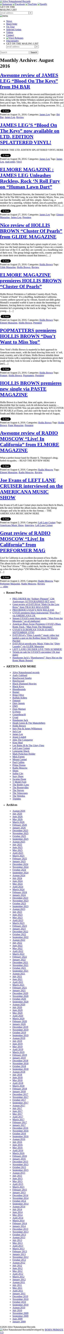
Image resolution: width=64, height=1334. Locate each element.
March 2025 (18, 855)
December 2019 (20, 1027)
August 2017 (18, 1105)
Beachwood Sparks (22, 678)
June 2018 (17, 1077)
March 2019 (18, 1052)
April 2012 (17, 1274)
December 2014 (20, 1195)
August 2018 (18, 1072)
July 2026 (17, 813)
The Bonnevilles (20, 787)
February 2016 (19, 1156)
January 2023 (19, 928)
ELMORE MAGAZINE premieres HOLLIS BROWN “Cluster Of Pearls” (31, 280)
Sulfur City (17, 773)
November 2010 (20, 1299)
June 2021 (17, 979)
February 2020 (19, 1021)
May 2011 (17, 1288)
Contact (10, 35)
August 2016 (18, 1139)
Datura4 (16, 700)
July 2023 (17, 912)
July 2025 (17, 844)
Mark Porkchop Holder (23, 754)
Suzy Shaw (18, 776)
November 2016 (20, 1130)
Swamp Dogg (19, 779)
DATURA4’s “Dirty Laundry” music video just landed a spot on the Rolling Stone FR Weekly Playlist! (35, 638)
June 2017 (17, 1111)
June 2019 (17, 1043)
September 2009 (20, 1316)
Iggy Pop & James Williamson (27, 728)
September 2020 (20, 1001)
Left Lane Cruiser (47, 522)
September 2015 (20, 1170)
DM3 (15, 706)
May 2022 (17, 948)
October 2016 (19, 1133)
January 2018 (19, 1091)
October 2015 (19, 1167)
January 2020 (19, 1024)
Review (20, 117)
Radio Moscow (45, 469)
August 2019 (18, 1038)
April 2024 (17, 886)
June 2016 (17, 1144)
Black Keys (18, 686)
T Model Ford (19, 782)
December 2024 (20, 864)
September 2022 (20, 937)
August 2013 (18, 1237)
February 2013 (19, 1251)
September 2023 (20, 906)
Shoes (15, 770)
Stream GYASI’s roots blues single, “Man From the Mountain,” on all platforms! (37, 619)
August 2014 (18, 1206)
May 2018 (17, 1080)
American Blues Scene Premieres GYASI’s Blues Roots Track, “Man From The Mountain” (36, 625)
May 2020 (17, 1013)
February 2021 (19, 987)
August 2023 (18, 909)
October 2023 (19, 903)
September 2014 (20, 1203)
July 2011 (17, 1285)
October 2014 (19, 1201)
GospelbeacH (19, 714)
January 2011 (18, 1293)
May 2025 (17, 850)
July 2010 (17, 1310)
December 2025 (20, 830)
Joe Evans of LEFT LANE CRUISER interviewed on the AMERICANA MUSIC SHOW (31, 488)
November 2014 (20, 1198)
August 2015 (18, 1173)
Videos (9, 32)
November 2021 (20, 965)
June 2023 (17, 914)
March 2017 (18, 1119)
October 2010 (19, 1302)
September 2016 (20, 1136)
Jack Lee (16, 731)
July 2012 (17, 1265)
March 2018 (18, 1086)
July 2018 (17, 1074)
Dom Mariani (19, 709)
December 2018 (20, 1060)
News (9, 21)
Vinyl (19, 161)
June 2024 (17, 881)
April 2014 (17, 1217)
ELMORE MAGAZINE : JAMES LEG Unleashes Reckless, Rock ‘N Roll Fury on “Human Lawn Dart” (30, 178)
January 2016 (19, 1159)
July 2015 (17, 1175)
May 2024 (17, 884)
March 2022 (18, 954)
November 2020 (20, 996)
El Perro (16, 711)
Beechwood (18, 681)
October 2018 (19, 1066)
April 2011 (17, 1290)
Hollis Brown (46, 264)
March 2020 (18, 1018)
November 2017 (20, 1097)
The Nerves (18, 790)
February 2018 (19, 1088)
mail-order (10, 161)
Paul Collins (18, 762)
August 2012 (18, 1262)
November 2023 (20, 900)
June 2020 (17, 1010)
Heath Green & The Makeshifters (28, 723)
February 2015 (19, 1189)
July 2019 (17, 1041)
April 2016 (17, 1150)
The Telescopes (20, 793)
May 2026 (17, 819)
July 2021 (17, 976)
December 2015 (20, 1161)
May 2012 (17, 1271)
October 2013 (19, 1234)
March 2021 (18, 985)
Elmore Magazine (8, 322)
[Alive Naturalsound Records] (15, 1)
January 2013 (19, 1254)
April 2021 (17, 982)
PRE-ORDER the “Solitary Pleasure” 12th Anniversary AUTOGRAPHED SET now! (33, 600)
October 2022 (19, 934)
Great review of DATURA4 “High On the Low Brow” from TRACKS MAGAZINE (35, 605)
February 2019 (19, 1055)
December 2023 (20, 898)
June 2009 (17, 1318)
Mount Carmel (19, 759)
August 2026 (18, 811)
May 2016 (17, 1147)
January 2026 (19, 827)
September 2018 (20, 1069)
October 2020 (19, 999)
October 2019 (19, 1032)
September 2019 (20, 1035)
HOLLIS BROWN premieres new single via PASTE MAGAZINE (31, 388)
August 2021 (18, 973)
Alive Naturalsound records (25, 672)
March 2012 (18, 1276)
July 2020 (17, 1007)
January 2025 (19, 861)
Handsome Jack (20, 720)
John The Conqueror (22, 739)
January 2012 (19, 1279)
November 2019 (20, 1029)
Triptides (16, 798)
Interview (29, 525)
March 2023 (18, 923)
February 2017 (19, 1122)
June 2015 (17, 1178)
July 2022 (17, 942)
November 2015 (20, 1164)
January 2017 (19, 1125)
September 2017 (20, 1102)
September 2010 (20, 1304)
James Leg (44, 114)
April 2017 (17, 1116)
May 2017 (17, 1114)
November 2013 (20, 1231)
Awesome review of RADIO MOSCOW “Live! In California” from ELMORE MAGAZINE (29, 441)
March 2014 (18, 1220)
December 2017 (20, 1094)
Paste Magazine (15, 425)
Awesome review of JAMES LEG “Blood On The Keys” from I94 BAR (29, 80)
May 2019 (17, 1046)
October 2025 (19, 836)
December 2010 (20, 1296)
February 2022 (19, 956)
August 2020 (18, 1004)
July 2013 (17, 1240)
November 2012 (20, 1257)
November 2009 (20, 1313)
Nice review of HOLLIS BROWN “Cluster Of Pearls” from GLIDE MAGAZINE (31, 230)
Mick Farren (18, 756)
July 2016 (17, 1142)
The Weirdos (18, 796)
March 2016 (18, 1153)
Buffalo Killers (19, 697)
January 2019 (19, 1058)
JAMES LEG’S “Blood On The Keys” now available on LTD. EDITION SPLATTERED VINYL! (29, 133)
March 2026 (18, 822)
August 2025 (18, 841)
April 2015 (17, 1184)
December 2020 (20, 993)
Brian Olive (18, 695)
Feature (3, 375)
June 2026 (17, 816)
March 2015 (18, 1187)
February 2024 (19, 892)
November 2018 (20, 1063)
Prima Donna (18, 765)
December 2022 (20, 931)
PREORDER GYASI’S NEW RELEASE (33, 610)
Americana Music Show (12, 525)
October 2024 (19, 869)
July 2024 (17, 878)
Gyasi (15, 717)
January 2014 (19, 1226)
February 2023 (19, 926)
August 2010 (18, 1307)
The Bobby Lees (20, 784)
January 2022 (19, 959)
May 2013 (17, 1243)
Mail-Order (11, 24)
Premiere (27, 217)
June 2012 (17, 1268)
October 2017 (19, 1100)
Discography (12, 40)
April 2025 (17, 853)
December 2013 (20, 1229)
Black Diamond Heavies (24, 683)
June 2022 (17, 945)
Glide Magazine (8, 267)
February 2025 (19, 858)
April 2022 (17, 951)
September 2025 (20, 839)
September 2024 (20, 872)
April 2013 (17, 1246)
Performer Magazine (10, 583)
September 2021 (20, 971)
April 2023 (17, 920)
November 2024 (20, 867)
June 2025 (17, 847)
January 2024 (19, 895)
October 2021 (19, 968)
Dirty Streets (18, 703)
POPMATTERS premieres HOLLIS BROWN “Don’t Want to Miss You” (28, 336)
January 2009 (19, 1321)
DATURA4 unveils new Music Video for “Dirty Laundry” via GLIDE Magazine (36, 645)
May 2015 (17, 1181)
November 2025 (20, 833)
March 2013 (18, 1248)
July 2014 (17, 1209)
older (4, 586)
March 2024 (18, 889)
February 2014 (19, 1223)
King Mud (17, 742)
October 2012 (19, 1260)
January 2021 (19, 990)
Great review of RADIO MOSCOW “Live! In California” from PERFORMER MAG (25, 541)
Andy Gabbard (19, 675)
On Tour (10, 26)
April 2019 (17, 1049)
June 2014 (17, 1212)
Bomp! (15, 692)
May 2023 (17, 917)
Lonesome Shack (20, 751)
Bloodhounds (19, 689)
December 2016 (20, 1128)
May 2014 (17, 1215)
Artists (13, 29)
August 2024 (18, 875)
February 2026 (19, 825)
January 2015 (19, 1192)
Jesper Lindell (19, 737)
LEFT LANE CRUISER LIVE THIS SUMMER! (37, 649)
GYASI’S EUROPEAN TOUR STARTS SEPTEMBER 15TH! (33, 631)
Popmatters (28, 375)
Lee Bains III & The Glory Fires (28, 745)
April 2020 (17, 1015)
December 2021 (20, 962)
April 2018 (17, 1083)
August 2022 (18, 940)
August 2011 (18, 1282)
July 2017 (17, 1108)
